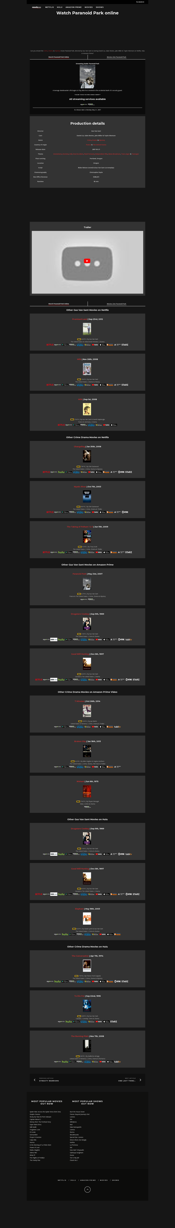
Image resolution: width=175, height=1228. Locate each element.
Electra (72, 1132)
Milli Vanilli (33, 1127)
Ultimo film (33, 1153)
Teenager (135, 154)
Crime (46, 51)
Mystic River (80, 486)
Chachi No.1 (74, 1160)
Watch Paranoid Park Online (59, 57)
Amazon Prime (74, 7)
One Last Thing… (127, 1081)
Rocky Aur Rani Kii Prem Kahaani (40, 1117)
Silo (71, 1119)
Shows (100, 7)
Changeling (79, 446)
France (88, 145)
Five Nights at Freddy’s (37, 1158)
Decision (66, 154)
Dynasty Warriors (49, 1081)
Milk (79, 359)
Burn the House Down (77, 1112)
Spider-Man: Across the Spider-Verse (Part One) (45, 1112)
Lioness (72, 1117)
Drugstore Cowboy (80, 614)
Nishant (80, 781)
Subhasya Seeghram (76, 1153)
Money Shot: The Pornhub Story (40, 1122)
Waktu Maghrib (35, 1150)
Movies (89, 7)
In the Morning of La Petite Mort (40, 1145)
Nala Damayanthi (75, 1127)
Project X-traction (35, 1137)
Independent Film (101, 154)
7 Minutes (79, 701)
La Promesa (74, 1145)
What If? (32, 1155)
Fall (71, 154)
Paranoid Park (79, 574)
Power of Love (34, 1147)
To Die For (79, 996)
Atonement (57, 154)
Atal (71, 1124)
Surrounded (33, 1135)
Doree (72, 1155)
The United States (99, 145)
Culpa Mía (33, 1140)
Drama (50, 51)
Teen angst (125, 154)
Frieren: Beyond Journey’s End (79, 1114)
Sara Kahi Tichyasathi (77, 1150)
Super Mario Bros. (36, 1124)
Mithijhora (73, 1122)
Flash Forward (89, 154)
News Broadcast (114, 154)
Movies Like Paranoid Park (116, 57)
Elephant (79, 909)
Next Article (130, 1078)
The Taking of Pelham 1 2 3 (80, 527)
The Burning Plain (80, 1036)
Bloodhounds (74, 1135)
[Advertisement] (87, 33)
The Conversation (80, 956)
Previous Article (46, 1078)
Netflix (49, 7)
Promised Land (79, 319)
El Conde (33, 1132)
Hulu (59, 7)
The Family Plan (35, 1160)
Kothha (72, 1142)
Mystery (57, 51)
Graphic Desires (35, 1114)
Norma (32, 1142)
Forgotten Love (35, 1130)
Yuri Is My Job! (74, 1158)
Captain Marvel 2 (35, 1119)
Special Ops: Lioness (76, 1137)
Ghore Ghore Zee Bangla (78, 1140)
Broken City (80, 741)
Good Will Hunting (80, 654)
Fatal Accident (78, 154)
